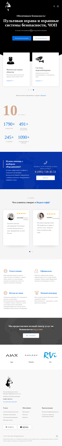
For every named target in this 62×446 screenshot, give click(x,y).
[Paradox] (31, 357)
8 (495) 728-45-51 (45, 171)
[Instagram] (57, 436)
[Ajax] (11, 357)
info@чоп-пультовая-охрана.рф (11, 396)
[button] (28, 90)
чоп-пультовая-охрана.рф (10, 401)
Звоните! (43, 95)
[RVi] (50, 357)
